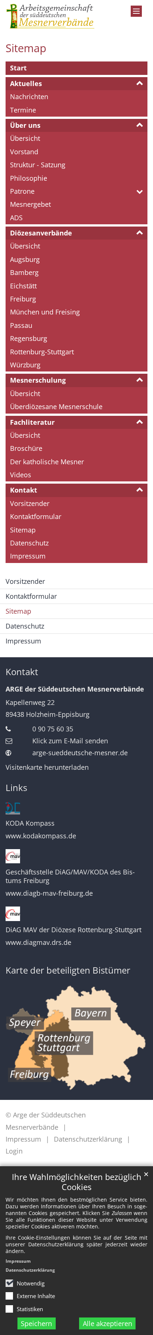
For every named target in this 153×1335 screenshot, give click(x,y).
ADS (16, 217)
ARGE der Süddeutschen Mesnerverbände (75, 688)
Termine (23, 109)
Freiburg (23, 298)
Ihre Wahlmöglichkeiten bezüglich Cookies (76, 1182)
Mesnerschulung (38, 380)
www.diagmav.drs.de (38, 942)
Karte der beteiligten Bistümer (68, 970)
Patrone (22, 191)
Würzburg (25, 364)
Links (16, 787)
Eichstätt (23, 285)
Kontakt (23, 489)
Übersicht (25, 138)
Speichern (36, 1323)
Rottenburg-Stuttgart (42, 351)
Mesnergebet (30, 204)
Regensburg (28, 338)
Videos (20, 474)
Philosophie (28, 178)
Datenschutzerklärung (30, 1270)
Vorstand (24, 151)
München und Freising (45, 311)
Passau (21, 325)
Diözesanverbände (41, 232)
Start (18, 67)
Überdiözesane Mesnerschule (56, 406)
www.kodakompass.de (41, 836)
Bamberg (24, 272)
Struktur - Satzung (37, 164)
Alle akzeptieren (107, 1323)
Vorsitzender (29, 503)
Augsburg (25, 259)
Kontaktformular (35, 516)
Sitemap (26, 48)
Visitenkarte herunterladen (47, 767)
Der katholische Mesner (47, 461)
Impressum (18, 1261)
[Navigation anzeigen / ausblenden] (136, 11)
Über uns (25, 125)
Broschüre (26, 448)
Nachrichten (29, 96)
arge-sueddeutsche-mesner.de (80, 752)
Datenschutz (29, 542)
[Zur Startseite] (57, 16)
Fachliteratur (32, 422)
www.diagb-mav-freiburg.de (49, 893)
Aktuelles (26, 83)
